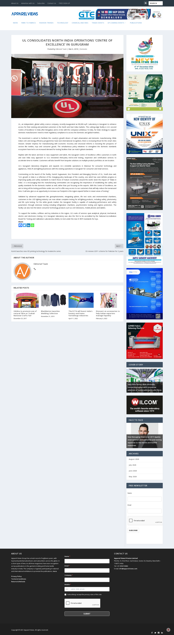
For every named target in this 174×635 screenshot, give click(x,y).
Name (130, 493)
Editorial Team (61, 49)
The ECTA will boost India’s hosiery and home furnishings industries (80, 313)
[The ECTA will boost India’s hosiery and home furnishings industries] (81, 300)
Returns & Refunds (18, 581)
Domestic (83, 49)
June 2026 (133, 471)
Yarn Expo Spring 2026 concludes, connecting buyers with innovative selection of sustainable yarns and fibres (144, 387)
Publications (136, 23)
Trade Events (98, 23)
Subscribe (41, 3)
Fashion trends (46, 23)
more (55, 571)
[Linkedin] (28, 225)
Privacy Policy (16, 576)
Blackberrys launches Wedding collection (50, 312)
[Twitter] (24, 225)
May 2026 (133, 476)
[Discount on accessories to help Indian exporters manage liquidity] (108, 300)
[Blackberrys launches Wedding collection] (53, 300)
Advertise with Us (27, 3)
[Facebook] (20, 225)
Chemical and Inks (80, 23)
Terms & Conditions (18, 579)
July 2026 (132, 465)
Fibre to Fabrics (28, 23)
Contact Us (51, 3)
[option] (144, 380)
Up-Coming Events (116, 23)
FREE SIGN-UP (64, 3)
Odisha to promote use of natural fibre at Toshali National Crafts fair (25, 313)
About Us (14, 3)
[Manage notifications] (168, 630)
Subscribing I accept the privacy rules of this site (84, 594)
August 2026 (134, 459)
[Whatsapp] (32, 225)
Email (129, 505)
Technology (62, 23)
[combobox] (67, 589)
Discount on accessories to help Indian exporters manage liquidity (108, 313)
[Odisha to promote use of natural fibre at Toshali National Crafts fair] (26, 300)
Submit (86, 613)
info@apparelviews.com (128, 569)
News (15, 23)
